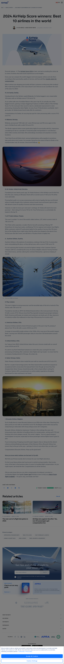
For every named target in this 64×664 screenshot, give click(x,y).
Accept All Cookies (32, 656)
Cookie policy (21, 651)
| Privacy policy (28, 651)
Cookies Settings (32, 661)
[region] (32, 655)
